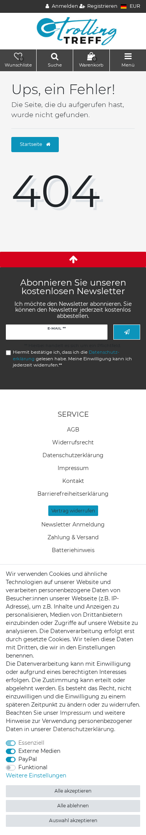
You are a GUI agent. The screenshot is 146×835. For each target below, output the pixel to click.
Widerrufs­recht (73, 442)
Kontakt (73, 480)
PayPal (27, 759)
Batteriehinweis (73, 550)
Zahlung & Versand (73, 537)
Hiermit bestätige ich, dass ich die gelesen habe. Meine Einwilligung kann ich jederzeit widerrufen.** (72, 358)
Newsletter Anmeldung (73, 524)
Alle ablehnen (73, 806)
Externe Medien (39, 750)
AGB (73, 429)
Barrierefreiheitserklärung (73, 493)
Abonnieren (126, 332)
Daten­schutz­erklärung (73, 455)
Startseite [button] (31, 144)
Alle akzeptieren (73, 791)
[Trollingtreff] (73, 30)
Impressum (73, 468)
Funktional (32, 767)
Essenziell (31, 742)
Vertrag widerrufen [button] (73, 511)
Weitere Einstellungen (36, 775)
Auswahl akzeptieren (73, 820)
